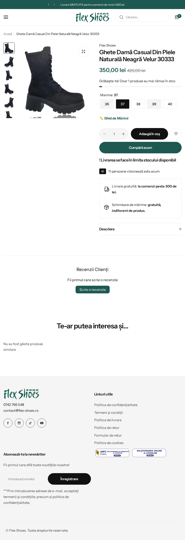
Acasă (7, 34)
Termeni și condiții (108, 412)
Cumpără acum (140, 147)
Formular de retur (108, 435)
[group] (54, 80)
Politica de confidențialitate (115, 405)
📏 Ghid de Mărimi (113, 118)
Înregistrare (69, 479)
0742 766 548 (13, 404)
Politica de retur (106, 427)
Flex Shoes (107, 45)
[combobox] (142, 17)
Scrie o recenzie (92, 289)
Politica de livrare (107, 420)
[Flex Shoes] (92, 17)
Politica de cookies (108, 443)
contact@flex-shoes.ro (21, 410)
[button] (48, 4)
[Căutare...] (121, 17)
